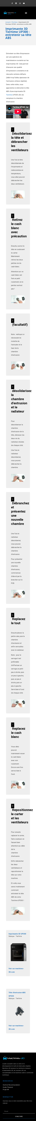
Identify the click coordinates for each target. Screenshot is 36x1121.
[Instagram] (20, 3)
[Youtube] (24, 3)
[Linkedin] (16, 3)
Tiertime (14, 22)
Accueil (7, 22)
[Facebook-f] (12, 3)
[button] (26, 13)
